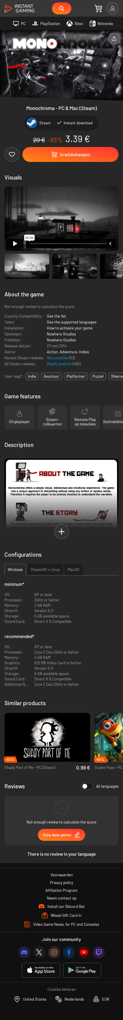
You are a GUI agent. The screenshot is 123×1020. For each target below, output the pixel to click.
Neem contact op (61, 898)
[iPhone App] (41, 970)
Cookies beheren (61, 989)
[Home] (19, 8)
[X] (39, 952)
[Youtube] (84, 952)
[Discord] (24, 952)
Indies (84, 351)
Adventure (68, 351)
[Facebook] (69, 952)
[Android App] (82, 970)
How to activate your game (70, 328)
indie (32, 376)
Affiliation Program (61, 890)
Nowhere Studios (61, 334)
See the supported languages (71, 322)
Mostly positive (60, 363)
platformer (76, 376)
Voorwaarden (61, 874)
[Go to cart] (98, 8)
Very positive (58, 357)
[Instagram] (54, 952)
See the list (56, 316)
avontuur (51, 376)
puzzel (98, 376)
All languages (107, 786)
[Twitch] (99, 952)
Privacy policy (61, 882)
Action (52, 351)
